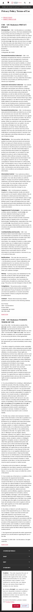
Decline (16, 606)
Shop (5, 556)
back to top (4, 314)
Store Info (6, 568)
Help (4, 562)
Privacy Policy (9, 602)
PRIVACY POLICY (7, 17)
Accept (24, 606)
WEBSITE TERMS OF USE (9, 19)
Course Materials (9, 551)
